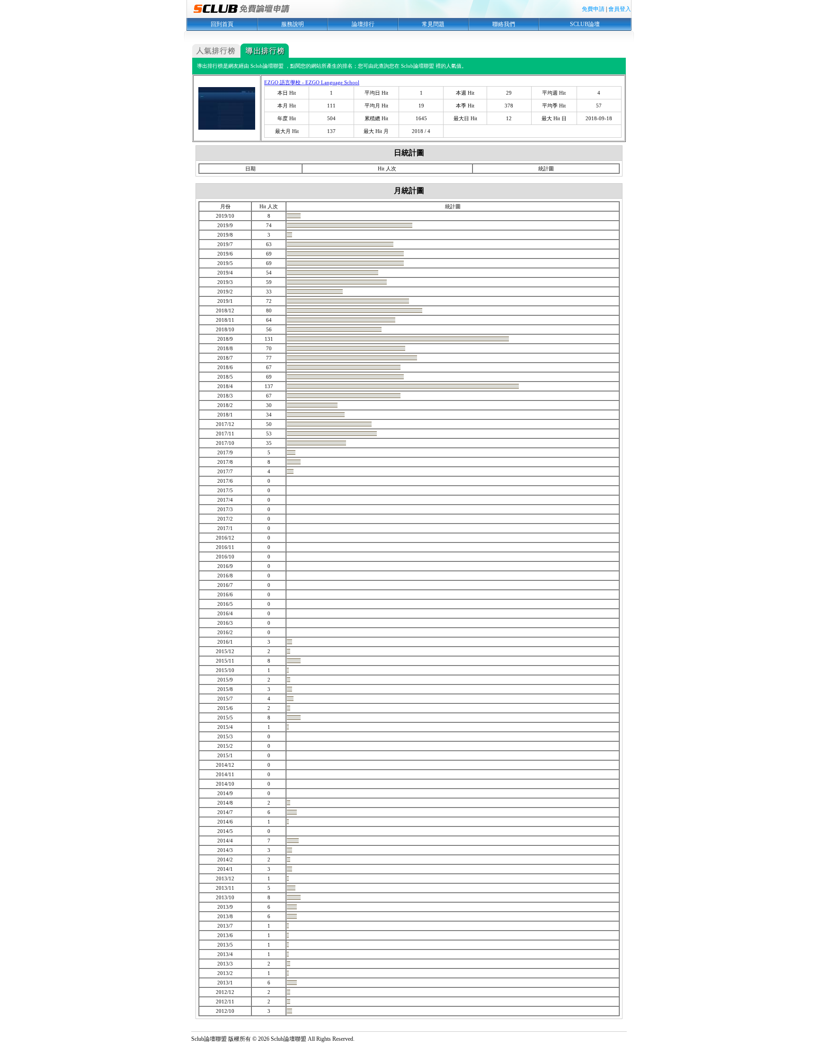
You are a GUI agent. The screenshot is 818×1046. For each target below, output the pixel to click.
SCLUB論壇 (585, 24)
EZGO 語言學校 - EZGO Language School (311, 82)
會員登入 (619, 9)
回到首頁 (222, 24)
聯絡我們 (503, 24)
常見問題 (433, 24)
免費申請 (593, 9)
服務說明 (292, 24)
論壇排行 (363, 24)
